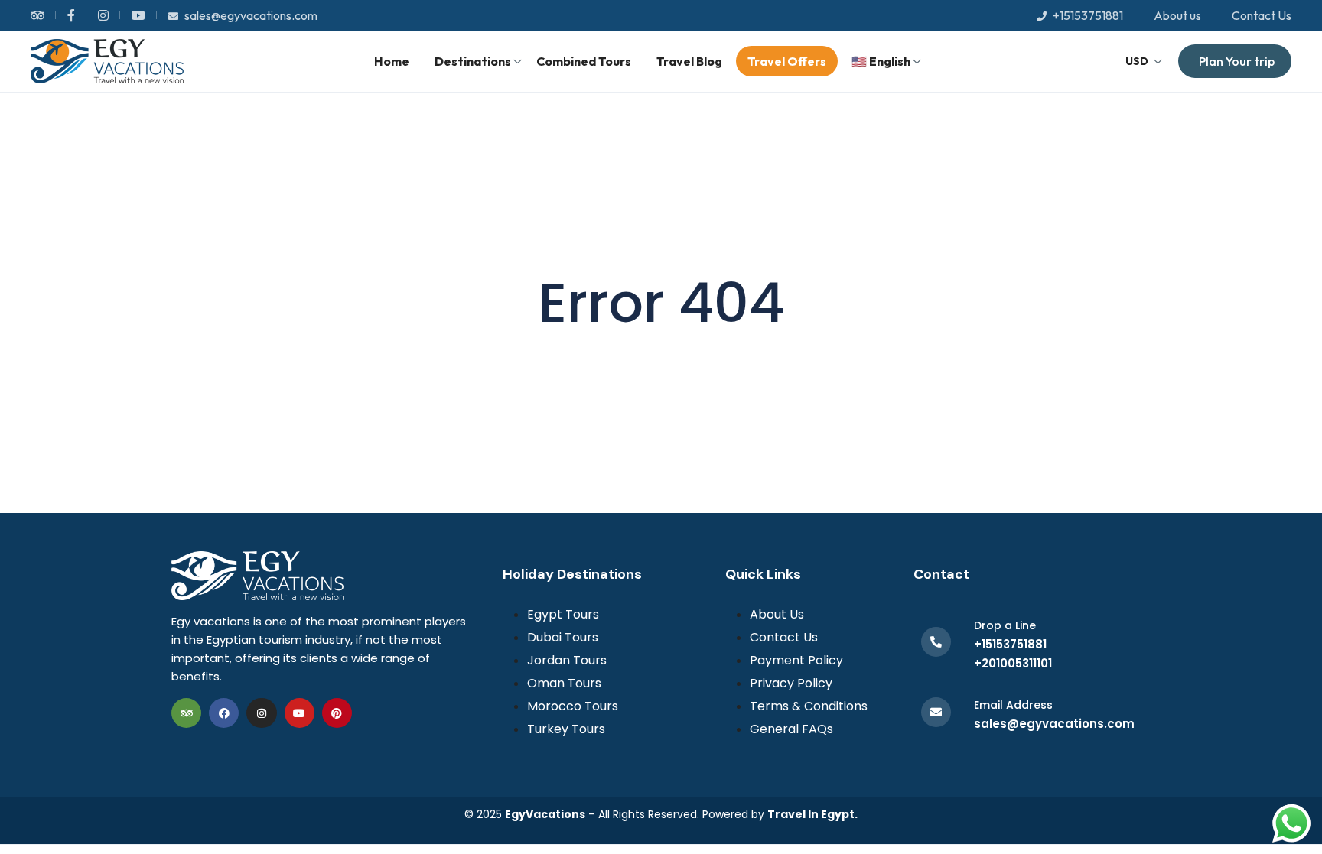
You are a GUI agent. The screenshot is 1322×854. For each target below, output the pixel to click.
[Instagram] (261, 713)
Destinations (473, 61)
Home (391, 61)
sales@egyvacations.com (250, 15)
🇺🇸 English (880, 61)
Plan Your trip (1237, 61)
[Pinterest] (337, 713)
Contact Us (1261, 15)
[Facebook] (224, 713)
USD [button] (1136, 61)
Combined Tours (583, 61)
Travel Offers (786, 61)
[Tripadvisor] (186, 713)
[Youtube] (299, 713)
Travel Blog (689, 61)
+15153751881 (1088, 15)
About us (1177, 15)
